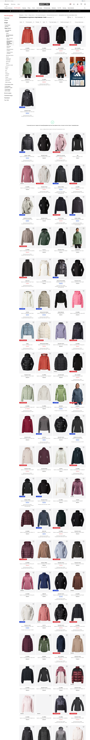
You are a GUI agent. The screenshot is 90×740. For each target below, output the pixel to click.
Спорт (26, 15)
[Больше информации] (27, 52)
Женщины (6, 4)
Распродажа (29, 22)
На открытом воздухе (41, 15)
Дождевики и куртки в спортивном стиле (68, 15)
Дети (19, 4)
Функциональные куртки (52, 15)
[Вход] (74, 4)
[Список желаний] (81, 4)
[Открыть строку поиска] (84, 8)
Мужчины (13, 4)
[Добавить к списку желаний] (33, 27)
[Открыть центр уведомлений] (77, 4)
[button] (70, 17)
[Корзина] (85, 4)
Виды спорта (31, 15)
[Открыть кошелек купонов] (70, 4)
